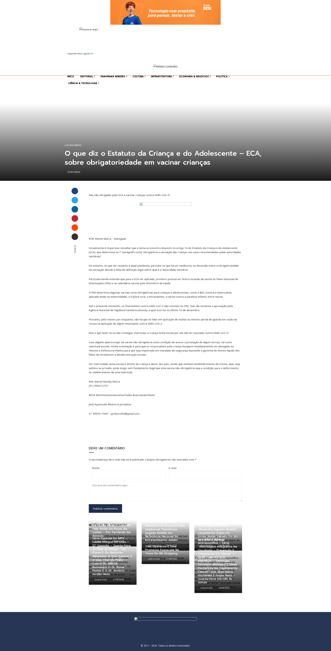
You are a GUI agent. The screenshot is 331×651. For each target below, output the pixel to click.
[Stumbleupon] (75, 227)
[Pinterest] (75, 218)
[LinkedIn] (75, 209)
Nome (95, 468)
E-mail (172, 468)
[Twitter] (75, 200)
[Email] (75, 236)
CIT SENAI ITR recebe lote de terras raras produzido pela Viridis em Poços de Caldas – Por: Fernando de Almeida (111, 529)
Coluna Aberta (73, 145)
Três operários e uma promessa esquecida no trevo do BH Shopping (162, 550)
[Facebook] (75, 191)
